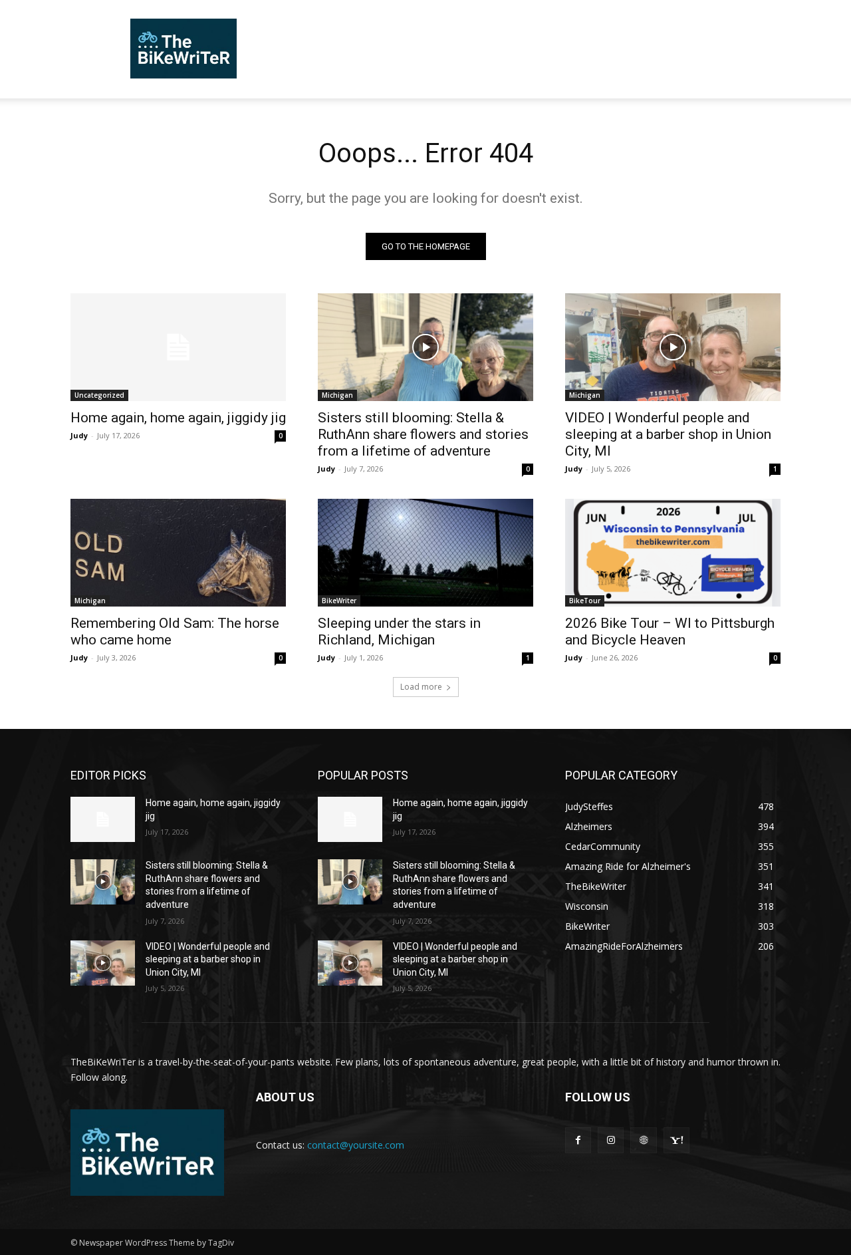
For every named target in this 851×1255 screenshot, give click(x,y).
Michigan (337, 395)
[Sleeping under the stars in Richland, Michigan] (425, 553)
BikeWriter (339, 600)
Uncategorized (99, 395)
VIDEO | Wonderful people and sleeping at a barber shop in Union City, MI (668, 434)
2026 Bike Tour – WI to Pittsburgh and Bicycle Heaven (670, 631)
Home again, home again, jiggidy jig (178, 418)
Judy (79, 435)
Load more (421, 686)
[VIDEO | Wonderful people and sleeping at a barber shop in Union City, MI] (673, 347)
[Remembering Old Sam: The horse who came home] (178, 553)
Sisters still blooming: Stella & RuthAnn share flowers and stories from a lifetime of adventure (423, 434)
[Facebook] (578, 1140)
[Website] (643, 1140)
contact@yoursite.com (355, 1145)
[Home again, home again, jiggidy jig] (178, 347)
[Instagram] (611, 1140)
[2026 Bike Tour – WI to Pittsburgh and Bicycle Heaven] (673, 553)
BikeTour (584, 600)
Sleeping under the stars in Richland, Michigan (399, 631)
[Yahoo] (676, 1140)
